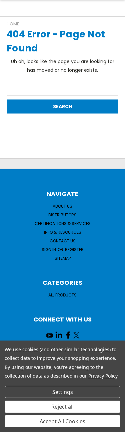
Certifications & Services (63, 223)
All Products (62, 295)
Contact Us (63, 241)
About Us (62, 206)
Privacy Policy (102, 376)
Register (74, 249)
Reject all (62, 406)
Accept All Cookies (62, 421)
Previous (10, 425)
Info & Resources (62, 232)
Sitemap (63, 258)
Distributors (62, 215)
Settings (62, 392)
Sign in (49, 249)
